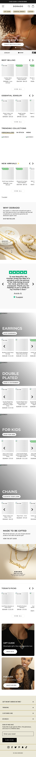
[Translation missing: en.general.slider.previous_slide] (29, 60)
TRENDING (5, 707)
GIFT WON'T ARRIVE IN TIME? (11, 702)
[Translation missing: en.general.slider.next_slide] (32, 60)
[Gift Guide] (18, 640)
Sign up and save (8, 724)
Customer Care (7, 713)
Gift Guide (7, 11)
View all (18, 89)
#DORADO (5, 719)
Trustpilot (4, 197)
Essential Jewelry (19, 11)
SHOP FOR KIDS (11, 685)
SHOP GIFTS (10, 651)
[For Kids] (18, 673)
